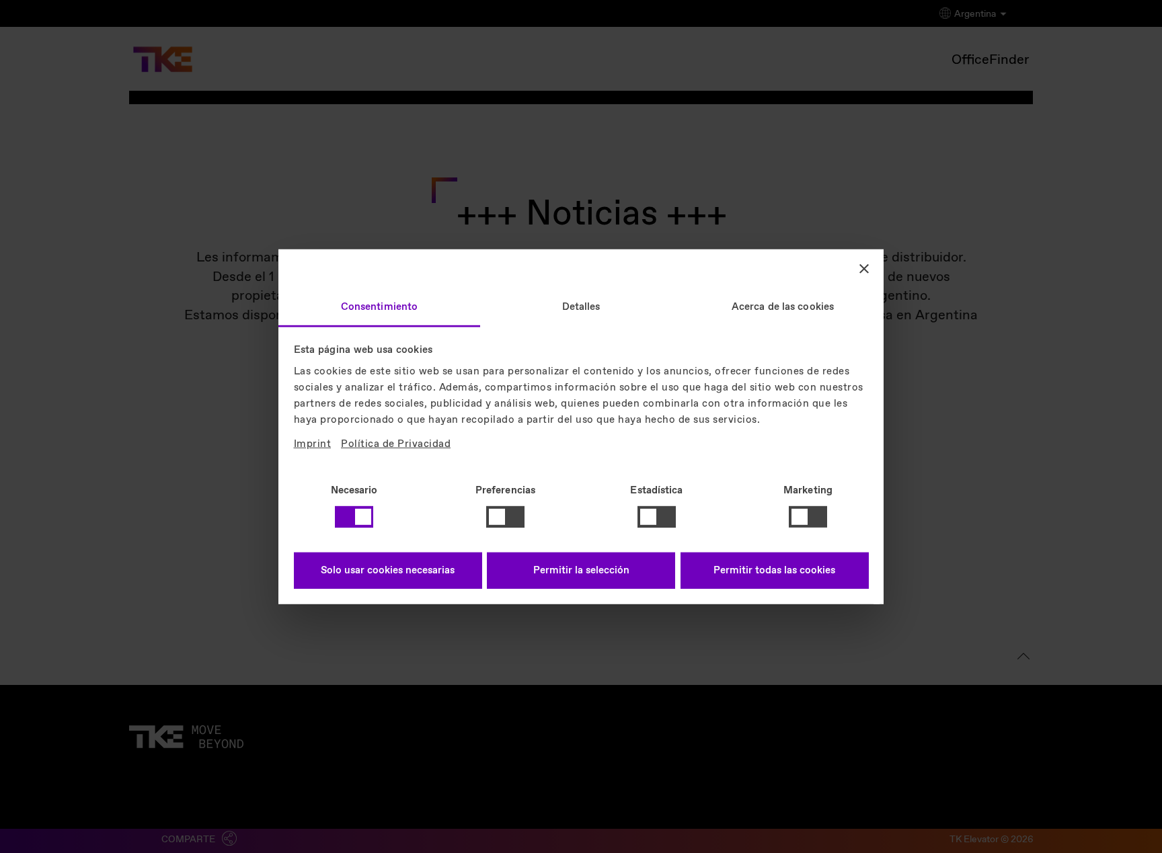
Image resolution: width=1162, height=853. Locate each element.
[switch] (505, 517)
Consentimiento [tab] (379, 306)
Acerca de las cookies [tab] (783, 306)
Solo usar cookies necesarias (388, 570)
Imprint (313, 443)
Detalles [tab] (581, 306)
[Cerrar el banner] (864, 269)
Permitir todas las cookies (774, 570)
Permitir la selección (581, 570)
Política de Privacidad (396, 443)
